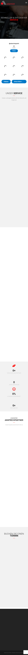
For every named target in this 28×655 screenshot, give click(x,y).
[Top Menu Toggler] (26, 2)
